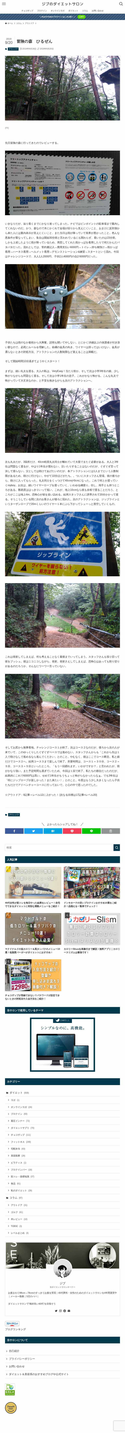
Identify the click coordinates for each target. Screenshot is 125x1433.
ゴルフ (17, 1212)
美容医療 (18, 1155)
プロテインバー (21, 1169)
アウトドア (13, 49)
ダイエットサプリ (22, 1128)
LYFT (81, 17)
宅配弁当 (18, 1148)
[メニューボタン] (4, 4)
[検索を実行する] (116, 847)
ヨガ (15, 1100)
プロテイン (19, 1114)
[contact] (68, 1310)
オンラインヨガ (21, 1107)
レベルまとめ (19, 1233)
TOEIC (16, 1226)
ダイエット (19, 1092)
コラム (16, 1197)
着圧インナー (20, 1121)
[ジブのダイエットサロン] (62, 4)
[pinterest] (64, 1310)
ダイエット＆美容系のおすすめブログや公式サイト (39, 1374)
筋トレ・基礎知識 (22, 1176)
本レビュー (19, 1219)
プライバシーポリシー (22, 1358)
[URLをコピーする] (110, 831)
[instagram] (60, 1310)
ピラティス (18, 1162)
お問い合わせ (17, 1366)
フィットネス (21, 1142)
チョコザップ (21, 1135)
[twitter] (56, 1310)
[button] (14, 831)
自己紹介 (14, 1351)
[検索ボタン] (121, 4)
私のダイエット (21, 1190)
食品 (16, 1183)
